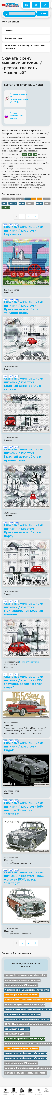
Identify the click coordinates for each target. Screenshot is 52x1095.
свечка (39, 203)
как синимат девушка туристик (22, 980)
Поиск (43, 13)
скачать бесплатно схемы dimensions (26, 975)
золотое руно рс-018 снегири (21, 985)
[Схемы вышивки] (38, 1090)
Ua (35, 5)
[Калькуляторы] (22, 1090)
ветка (21, 203)
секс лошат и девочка (17, 1029)
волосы (46, 199)
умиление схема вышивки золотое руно (27, 990)
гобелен (6, 207)
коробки (13, 203)
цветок (5, 199)
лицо (4, 203)
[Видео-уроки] (5, 1090)
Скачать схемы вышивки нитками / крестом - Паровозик (23, 231)
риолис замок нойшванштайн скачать (26, 1053)
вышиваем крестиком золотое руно (25, 1005)
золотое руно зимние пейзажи (21, 995)
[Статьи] (30, 1090)
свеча (27, 199)
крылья (30, 203)
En (45, 5)
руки (34, 199)
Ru (26, 5)
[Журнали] (14, 1090)
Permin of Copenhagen (29, 662)
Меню (46, 1091)
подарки (19, 199)
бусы (12, 199)
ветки (47, 203)
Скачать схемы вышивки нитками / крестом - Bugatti (23, 747)
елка (39, 199)
